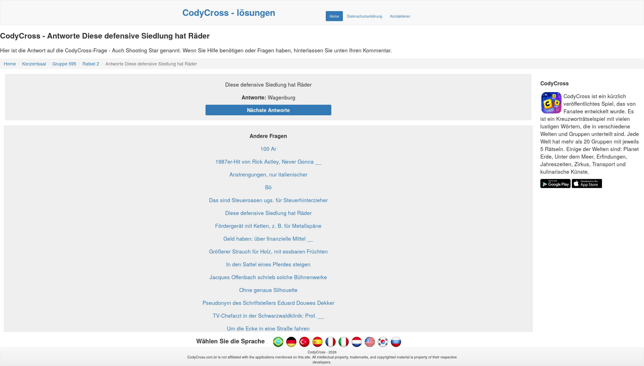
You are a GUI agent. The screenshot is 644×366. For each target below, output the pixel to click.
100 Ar (268, 148)
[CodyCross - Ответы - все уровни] (396, 341)
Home (334, 16)
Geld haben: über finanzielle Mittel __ (268, 238)
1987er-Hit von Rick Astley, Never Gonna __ (268, 161)
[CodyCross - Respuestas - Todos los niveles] (317, 341)
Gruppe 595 (64, 63)
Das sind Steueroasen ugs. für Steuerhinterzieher (268, 200)
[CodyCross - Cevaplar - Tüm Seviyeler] (304, 341)
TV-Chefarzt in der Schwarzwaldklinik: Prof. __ (268, 315)
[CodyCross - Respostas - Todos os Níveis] (278, 341)
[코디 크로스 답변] (383, 341)
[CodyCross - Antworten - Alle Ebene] (291, 341)
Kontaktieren (400, 16)
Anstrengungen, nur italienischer (268, 174)
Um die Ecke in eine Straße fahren (268, 328)
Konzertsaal (34, 63)
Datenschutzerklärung (364, 16)
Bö (268, 187)
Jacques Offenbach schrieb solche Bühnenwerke (268, 277)
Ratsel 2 (91, 63)
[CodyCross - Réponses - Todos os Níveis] (331, 341)
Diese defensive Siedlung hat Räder (268, 212)
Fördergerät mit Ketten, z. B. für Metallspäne (268, 225)
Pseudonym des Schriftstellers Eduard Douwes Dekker (268, 302)
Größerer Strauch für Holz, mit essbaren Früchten (268, 251)
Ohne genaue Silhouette (268, 290)
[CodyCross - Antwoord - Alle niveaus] (344, 341)
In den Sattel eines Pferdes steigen (268, 264)
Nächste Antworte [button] (268, 110)
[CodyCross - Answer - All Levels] (370, 341)
